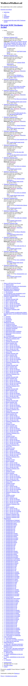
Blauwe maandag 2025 (12, 43)
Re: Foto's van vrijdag (19, 86)
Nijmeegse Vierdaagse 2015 (11, 145)
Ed (10, 168)
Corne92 (11, 128)
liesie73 (11, 76)
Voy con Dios (12, 155)
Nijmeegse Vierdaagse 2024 (11, 55)
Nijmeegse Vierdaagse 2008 (11, 223)
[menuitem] (5, 15)
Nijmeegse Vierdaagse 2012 (11, 171)
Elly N (11, 181)
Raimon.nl (16, 673)
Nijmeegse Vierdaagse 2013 (11, 157)
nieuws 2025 (13, 41)
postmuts (19, 62)
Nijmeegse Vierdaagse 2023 (11, 66)
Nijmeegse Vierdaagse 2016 (11, 131)
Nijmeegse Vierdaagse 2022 (11, 79)
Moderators (17, 71)
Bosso (10, 262)
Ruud (10, 234)
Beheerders (23, 71)
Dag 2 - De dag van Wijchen (15, 44)
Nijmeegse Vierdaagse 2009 (11, 210)
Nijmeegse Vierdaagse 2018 (11, 104)
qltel (18, 51)
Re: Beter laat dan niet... (20, 113)
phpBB (8, 669)
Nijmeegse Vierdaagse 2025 (11, 37)
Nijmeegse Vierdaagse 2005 (11, 265)
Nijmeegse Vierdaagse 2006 (11, 251)
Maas (12, 71)
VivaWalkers (12, 101)
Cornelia (11, 142)
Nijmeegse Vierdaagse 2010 (11, 198)
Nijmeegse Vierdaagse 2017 (11, 117)
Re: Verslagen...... (18, 75)
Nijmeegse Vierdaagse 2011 (10, 184)
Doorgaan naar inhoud (6, 9)
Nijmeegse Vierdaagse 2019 (11, 90)
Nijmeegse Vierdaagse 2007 (11, 237)
